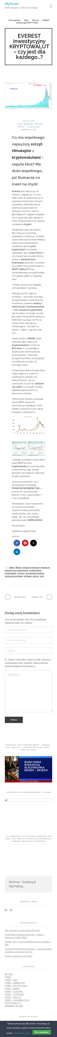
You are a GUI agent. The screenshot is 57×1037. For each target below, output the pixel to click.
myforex (21, 573)
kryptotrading (35, 570)
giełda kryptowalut (31, 567)
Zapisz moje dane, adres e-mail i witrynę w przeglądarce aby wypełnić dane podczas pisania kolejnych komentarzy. (28, 663)
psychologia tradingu (34, 573)
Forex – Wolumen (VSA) (17, 1000)
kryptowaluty (11, 573)
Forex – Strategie (14, 994)
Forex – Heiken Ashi (15, 983)
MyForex (12, 4)
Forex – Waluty (13, 997)
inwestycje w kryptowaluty (16, 570)
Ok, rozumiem (41, 1032)
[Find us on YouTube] (12, 911)
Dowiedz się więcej (22, 1033)
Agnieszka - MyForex (32, 124)
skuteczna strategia (14, 576)
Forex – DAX (11, 980)
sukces (36, 576)
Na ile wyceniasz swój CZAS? (18, 956)
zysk (42, 576)
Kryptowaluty (34, 127)
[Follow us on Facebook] (7, 911)
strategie (28, 576)
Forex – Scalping (14, 991)
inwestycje (45, 567)
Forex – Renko (12, 989)
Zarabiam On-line (28, 130)
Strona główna (14, 20)
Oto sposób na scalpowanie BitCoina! (22, 930)
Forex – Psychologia (16, 986)
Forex (8, 977)
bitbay (12, 567)
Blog (26, 20)
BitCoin (35, 20)
